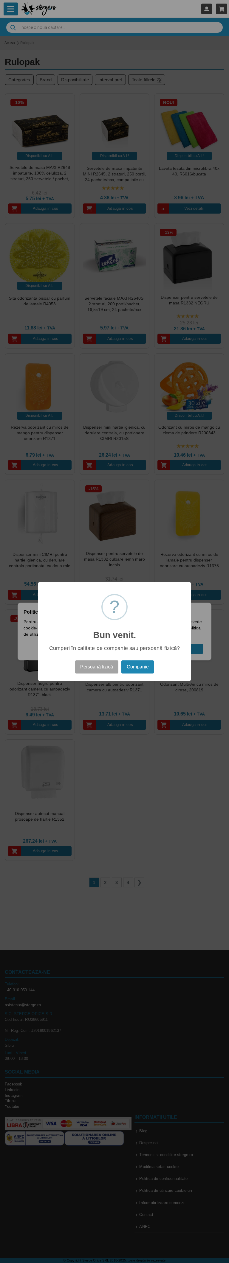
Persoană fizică (96, 666)
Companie (138, 666)
